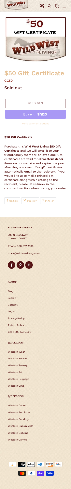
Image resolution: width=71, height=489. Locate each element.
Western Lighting (18, 432)
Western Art (15, 372)
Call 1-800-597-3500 (19, 331)
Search (12, 297)
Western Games (17, 439)
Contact (13, 304)
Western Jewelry (18, 365)
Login (11, 311)
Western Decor (17, 405)
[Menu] (64, 6)
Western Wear (16, 351)
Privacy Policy (16, 318)
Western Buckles (18, 358)
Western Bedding (18, 419)
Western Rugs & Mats (20, 425)
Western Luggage (18, 378)
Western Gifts (16, 385)
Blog (10, 291)
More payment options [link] (35, 123)
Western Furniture (19, 412)
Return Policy (16, 325)
